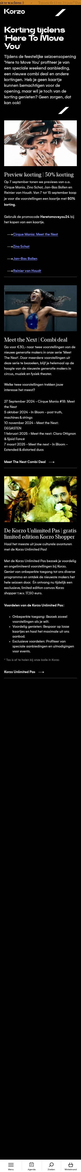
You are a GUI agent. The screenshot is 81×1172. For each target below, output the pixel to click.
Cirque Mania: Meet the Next (35, 234)
